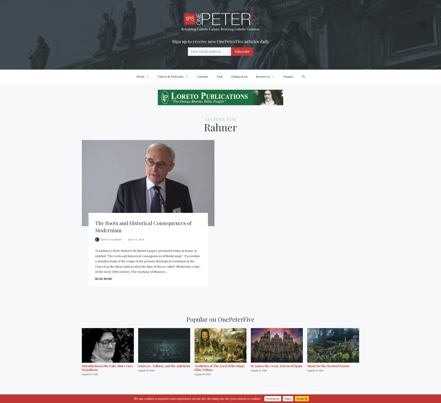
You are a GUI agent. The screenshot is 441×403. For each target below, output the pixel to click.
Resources (263, 76)
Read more (105, 279)
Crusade (202, 76)
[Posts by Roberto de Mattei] (98, 240)
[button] (303, 76)
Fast (220, 76)
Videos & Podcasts (170, 76)
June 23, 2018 (136, 239)
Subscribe (242, 51)
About (140, 76)
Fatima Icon (239, 76)
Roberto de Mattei (112, 239)
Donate (288, 76)
